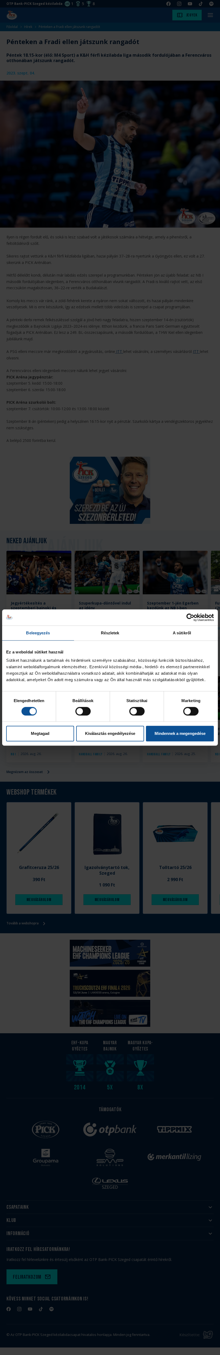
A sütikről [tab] (182, 633)
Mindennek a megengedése (180, 733)
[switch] (83, 711)
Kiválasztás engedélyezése (110, 733)
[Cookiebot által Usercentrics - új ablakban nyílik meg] (190, 617)
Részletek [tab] (110, 633)
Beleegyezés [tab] (38, 633)
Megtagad (40, 733)
